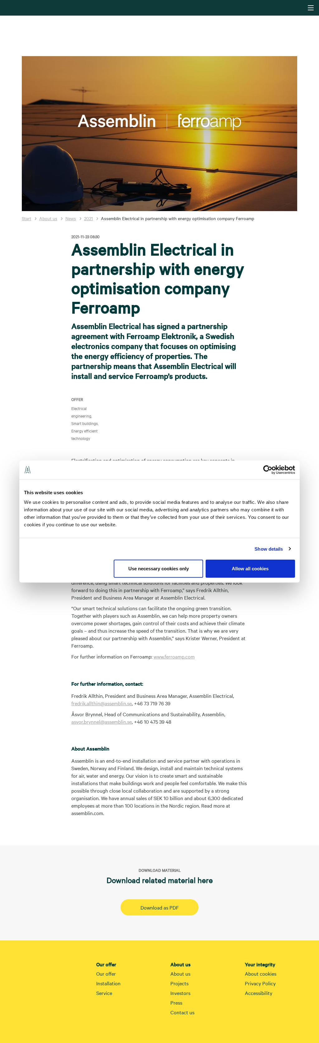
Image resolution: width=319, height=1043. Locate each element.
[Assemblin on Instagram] (261, 1013)
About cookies (260, 973)
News (70, 218)
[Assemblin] (160, 7)
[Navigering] (310, 8)
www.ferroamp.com (174, 656)
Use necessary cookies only (158, 568)
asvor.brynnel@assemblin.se (101, 721)
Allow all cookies (250, 568)
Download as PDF (159, 907)
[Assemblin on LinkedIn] (248, 1013)
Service (104, 992)
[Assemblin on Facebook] (273, 1013)
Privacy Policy (260, 983)
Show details (269, 548)
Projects (179, 983)
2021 (88, 218)
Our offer (106, 973)
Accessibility (258, 992)
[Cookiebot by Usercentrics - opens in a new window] (267, 469)
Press (176, 1002)
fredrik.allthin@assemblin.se (101, 703)
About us (48, 218)
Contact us (182, 1012)
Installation (108, 983)
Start (26, 218)
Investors (180, 992)
